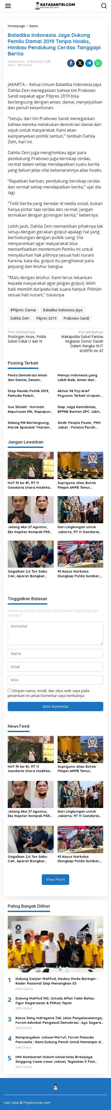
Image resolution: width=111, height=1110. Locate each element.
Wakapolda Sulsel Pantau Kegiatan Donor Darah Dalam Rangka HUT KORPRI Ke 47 (82, 341)
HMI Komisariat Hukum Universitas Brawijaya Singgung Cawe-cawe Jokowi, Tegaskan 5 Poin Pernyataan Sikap (55, 1059)
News (11, 65)
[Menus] (8, 6)
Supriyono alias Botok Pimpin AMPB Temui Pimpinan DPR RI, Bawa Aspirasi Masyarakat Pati (79, 485)
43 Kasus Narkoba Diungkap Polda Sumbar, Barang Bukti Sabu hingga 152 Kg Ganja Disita (80, 573)
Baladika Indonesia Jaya (62, 309)
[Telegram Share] (89, 63)
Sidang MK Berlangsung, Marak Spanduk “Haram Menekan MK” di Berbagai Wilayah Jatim (30, 425)
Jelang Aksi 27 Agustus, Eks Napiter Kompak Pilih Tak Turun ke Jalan (29, 529)
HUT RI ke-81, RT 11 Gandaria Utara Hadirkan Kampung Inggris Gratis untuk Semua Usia (30, 485)
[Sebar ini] (71, 63)
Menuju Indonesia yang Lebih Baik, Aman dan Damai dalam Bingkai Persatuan (77, 377)
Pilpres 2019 (46, 318)
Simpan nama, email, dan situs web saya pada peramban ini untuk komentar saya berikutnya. (48, 693)
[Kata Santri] (56, 5)
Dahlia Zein (19, 318)
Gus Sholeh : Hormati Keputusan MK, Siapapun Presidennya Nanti (29, 409)
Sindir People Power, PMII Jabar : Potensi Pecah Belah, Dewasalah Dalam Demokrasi (79, 425)
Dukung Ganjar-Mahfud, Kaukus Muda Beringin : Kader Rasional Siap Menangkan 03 (56, 981)
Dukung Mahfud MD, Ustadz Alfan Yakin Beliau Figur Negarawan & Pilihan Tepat (54, 1000)
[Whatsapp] (98, 63)
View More (55, 879)
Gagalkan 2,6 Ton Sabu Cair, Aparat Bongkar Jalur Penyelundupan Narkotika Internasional (28, 573)
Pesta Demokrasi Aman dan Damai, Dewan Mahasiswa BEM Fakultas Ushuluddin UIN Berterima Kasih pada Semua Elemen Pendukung (30, 377)
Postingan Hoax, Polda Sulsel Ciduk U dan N (27, 337)
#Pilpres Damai (23, 309)
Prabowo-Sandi (76, 318)
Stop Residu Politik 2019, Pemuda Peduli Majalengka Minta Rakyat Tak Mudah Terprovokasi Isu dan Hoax (30, 393)
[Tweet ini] (80, 63)
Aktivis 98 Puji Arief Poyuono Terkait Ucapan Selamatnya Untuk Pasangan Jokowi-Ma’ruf (79, 393)
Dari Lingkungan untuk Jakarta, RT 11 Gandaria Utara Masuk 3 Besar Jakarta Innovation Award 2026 (80, 529)
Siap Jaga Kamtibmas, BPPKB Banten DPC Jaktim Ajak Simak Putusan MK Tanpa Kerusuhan (80, 409)
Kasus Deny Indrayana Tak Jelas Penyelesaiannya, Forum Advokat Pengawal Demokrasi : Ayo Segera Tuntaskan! (59, 1020)
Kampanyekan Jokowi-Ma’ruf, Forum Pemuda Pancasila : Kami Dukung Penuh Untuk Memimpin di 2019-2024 (58, 1039)
